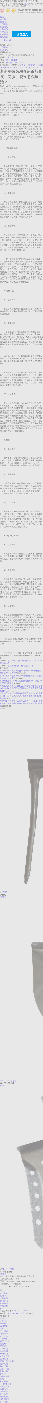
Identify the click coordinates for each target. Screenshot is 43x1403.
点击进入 (22, 34)
